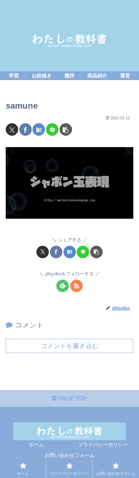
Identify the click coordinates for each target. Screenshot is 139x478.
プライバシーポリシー (103, 444)
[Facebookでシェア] (25, 129)
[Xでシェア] (12, 129)
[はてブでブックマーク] (38, 129)
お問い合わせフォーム (69, 455)
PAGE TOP (72, 398)
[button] (66, 129)
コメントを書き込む (69, 345)
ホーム (36, 444)
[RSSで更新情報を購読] (76, 286)
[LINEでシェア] (52, 129)
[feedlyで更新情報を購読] (62, 286)
